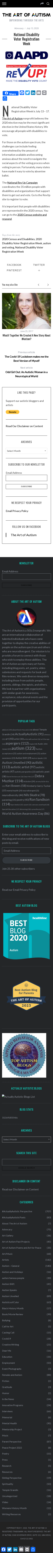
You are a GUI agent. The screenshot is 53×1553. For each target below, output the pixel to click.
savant (27, 805)
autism (23, 748)
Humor (5, 1393)
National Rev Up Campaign (22, 182)
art (9, 738)
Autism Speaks (39, 758)
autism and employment (28, 753)
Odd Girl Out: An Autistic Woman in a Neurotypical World (26, 372)
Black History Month (13, 1308)
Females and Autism (12, 1374)
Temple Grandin (10, 1490)
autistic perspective (25, 772)
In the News (8, 1399)
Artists (5, 1259)
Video (5, 1502)
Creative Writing (10, 1344)
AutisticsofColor (10, 1302)
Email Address (14, 472)
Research (6, 1465)
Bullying (6, 1320)
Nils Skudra (34, 795)
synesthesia (37, 809)
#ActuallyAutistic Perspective (17, 1211)
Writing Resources (11, 1514)
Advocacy (19, 28)
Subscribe (26, 860)
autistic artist (23, 767)
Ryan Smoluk (16, 805)
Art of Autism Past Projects (16, 1241)
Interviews (7, 1411)
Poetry (5, 1453)
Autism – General (10, 1265)
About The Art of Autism (14, 1223)
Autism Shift (23, 758)
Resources (7, 1471)
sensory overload (40, 805)
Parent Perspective (11, 1441)
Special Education (10, 809)
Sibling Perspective (11, 1477)
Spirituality (7, 1483)
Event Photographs (11, 1368)
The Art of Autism (12, 118)
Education (7, 1356)
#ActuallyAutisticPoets (13, 1217)
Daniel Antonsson (15, 777)
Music (5, 1435)
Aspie (33, 744)
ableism (7, 730)
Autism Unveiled (17, 762)
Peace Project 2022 (12, 1447)
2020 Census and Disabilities (18, 239)
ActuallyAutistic (29, 734)
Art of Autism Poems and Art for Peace (21, 1247)
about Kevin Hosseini (22, 730)
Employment (8, 1362)
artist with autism (32, 739)
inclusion (29, 781)
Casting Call (8, 1332)
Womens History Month (14, 1508)
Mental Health (9, 1423)
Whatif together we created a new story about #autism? (26, 337)
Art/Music (7, 1253)
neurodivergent (31, 791)
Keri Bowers (15, 785)
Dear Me (29, 777)
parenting (9, 799)
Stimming (25, 809)
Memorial (7, 1417)
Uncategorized (9, 1496)
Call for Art (7, 1326)
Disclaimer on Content (26, 1189)
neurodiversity (12, 795)
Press (5, 1459)
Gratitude (7, 1387)
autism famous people (13, 1278)
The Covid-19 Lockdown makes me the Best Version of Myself (27, 356)
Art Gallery (7, 1235)
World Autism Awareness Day (26, 813)
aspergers (17, 743)
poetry (23, 799)
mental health (14, 790)
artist (19, 739)
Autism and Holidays (12, 1271)
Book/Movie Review (12, 1314)
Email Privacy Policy (17, 511)
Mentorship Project (12, 1429)
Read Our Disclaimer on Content (24, 426)
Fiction (5, 1380)
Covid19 (6, 1338)
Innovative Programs (12, 1405)
